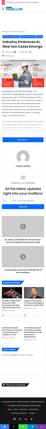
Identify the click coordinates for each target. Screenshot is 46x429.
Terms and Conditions (19, 413)
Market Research (28, 37)
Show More (22, 140)
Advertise (23, 409)
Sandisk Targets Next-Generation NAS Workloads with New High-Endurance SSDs (11, 304)
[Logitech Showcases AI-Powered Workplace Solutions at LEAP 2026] (34, 292)
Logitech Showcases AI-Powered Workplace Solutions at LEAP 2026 (34, 303)
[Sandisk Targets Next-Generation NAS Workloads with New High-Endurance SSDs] (12, 292)
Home (6, 31)
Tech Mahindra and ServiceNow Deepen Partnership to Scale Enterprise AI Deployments (33, 332)
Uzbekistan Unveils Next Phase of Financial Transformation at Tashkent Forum (12, 331)
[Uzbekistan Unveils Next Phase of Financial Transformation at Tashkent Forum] (12, 319)
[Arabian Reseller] (15, 9)
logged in (15, 355)
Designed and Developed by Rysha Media (25, 405)
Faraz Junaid (10, 52)
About (16, 409)
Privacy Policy (33, 409)
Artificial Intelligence (17, 31)
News (39, 37)
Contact (32, 413)
